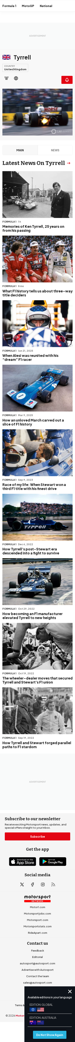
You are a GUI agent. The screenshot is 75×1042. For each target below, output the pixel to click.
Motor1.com (37, 907)
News (55, 150)
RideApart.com (37, 932)
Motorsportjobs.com (37, 913)
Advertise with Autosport (38, 969)
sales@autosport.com (37, 982)
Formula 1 (9, 6)
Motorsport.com (37, 920)
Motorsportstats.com (38, 926)
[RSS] (53, 884)
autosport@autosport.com (37, 963)
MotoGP (28, 6)
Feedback (37, 950)
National (46, 6)
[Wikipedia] (6, 78)
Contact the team (37, 976)
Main (20, 150)
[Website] (16, 78)
